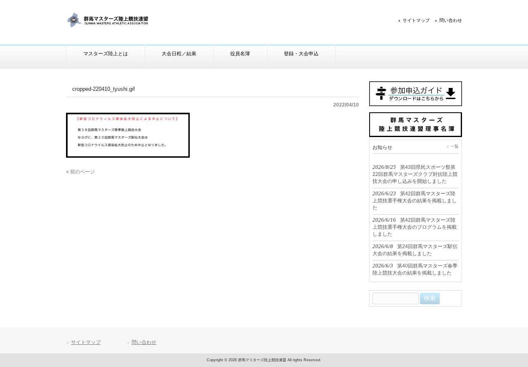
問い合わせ (450, 20)
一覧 (454, 146)
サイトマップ (416, 20)
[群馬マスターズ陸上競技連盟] (108, 25)
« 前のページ (80, 172)
